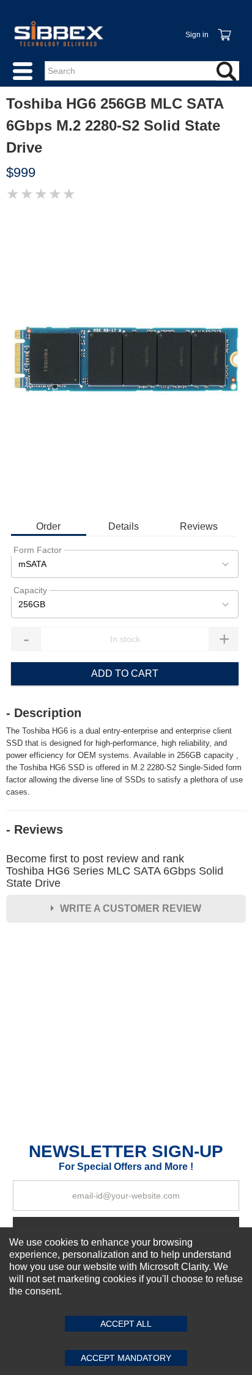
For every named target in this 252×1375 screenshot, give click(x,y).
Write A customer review (130, 908)
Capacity (30, 590)
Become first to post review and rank (114, 871)
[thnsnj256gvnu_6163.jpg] (126, 359)
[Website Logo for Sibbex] (59, 33)
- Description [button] (43, 713)
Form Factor (37, 550)
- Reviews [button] (34, 829)
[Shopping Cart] (224, 28)
